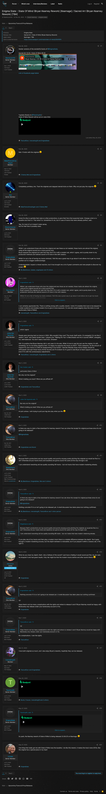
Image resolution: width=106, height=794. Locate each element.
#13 (101, 519)
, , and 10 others (37, 270)
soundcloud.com (13, 481)
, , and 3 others (36, 481)
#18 (101, 678)
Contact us (63, 791)
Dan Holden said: (25, 367)
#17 (101, 648)
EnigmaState (10, 257)
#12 (101, 489)
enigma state (43, 17)
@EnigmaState (53, 49)
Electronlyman (10, 227)
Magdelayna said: (25, 524)
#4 (101, 215)
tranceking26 (10, 660)
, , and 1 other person (41, 511)
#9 (101, 395)
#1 (101, 46)
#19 (101, 708)
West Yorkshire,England (10, 479)
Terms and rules (73, 791)
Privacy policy (84, 791)
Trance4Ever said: (26, 494)
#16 (101, 618)
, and (35, 140)
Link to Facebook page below (29, 73)
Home (96, 791)
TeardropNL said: (25, 712)
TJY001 (10, 756)
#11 (101, 455)
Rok (10, 195)
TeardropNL (10, 690)
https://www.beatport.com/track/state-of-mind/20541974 (42, 39)
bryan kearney (32, 17)
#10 (101, 425)
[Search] (102, 4)
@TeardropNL (36, 115)
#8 (101, 363)
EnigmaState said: (26, 282)
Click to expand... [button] (60, 300)
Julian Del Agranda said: (28, 399)
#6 (101, 278)
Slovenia (6, 206)
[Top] (100, 791)
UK (5, 578)
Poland (6, 174)
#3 (101, 183)
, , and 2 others (38, 354)
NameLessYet (8, 17)
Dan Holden (10, 290)
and (30, 175)
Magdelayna (10, 467)
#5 (101, 245)
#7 (101, 321)
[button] (18, 3)
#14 (101, 552)
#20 (100, 745)
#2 (101, 149)
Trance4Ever (10, 407)
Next (10, 28)
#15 (101, 586)
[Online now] (10, 192)
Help (91, 791)
